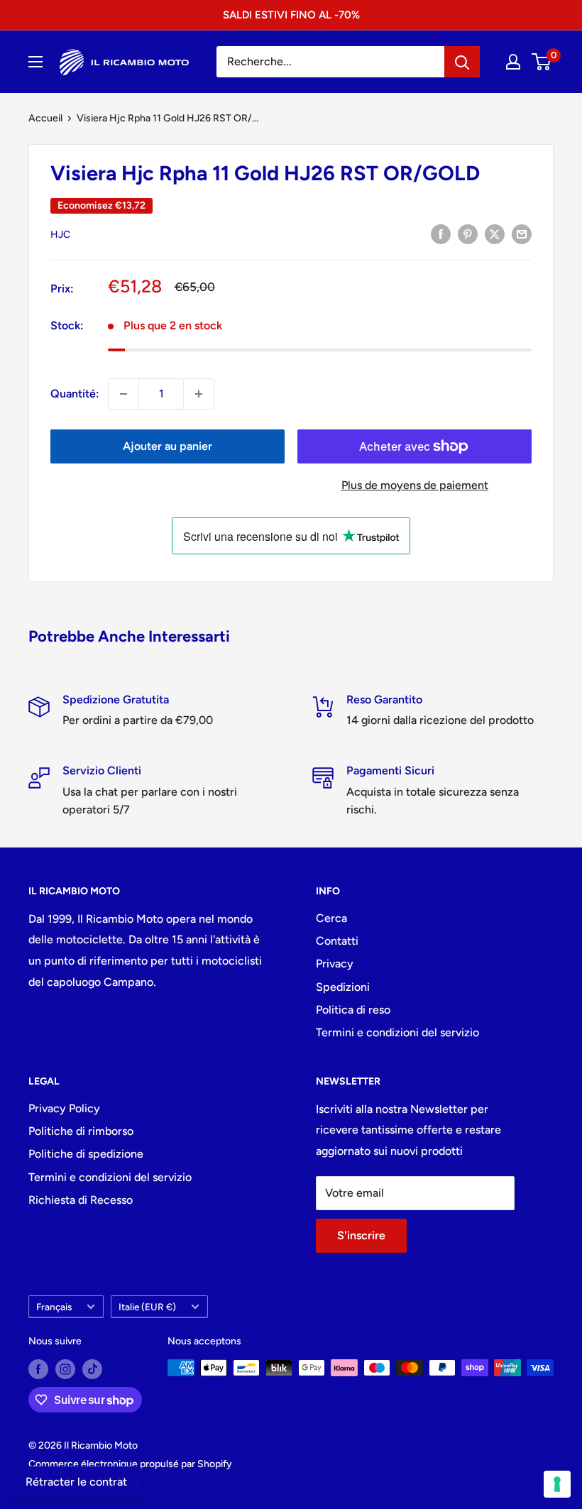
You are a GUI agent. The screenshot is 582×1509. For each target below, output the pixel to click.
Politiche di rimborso (80, 1131)
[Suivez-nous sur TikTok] (92, 1369)
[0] (542, 61)
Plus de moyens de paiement (414, 485)
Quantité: (74, 393)
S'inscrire (361, 1235)
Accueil (45, 118)
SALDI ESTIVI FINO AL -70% (291, 15)
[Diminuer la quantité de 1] (123, 394)
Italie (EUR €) (147, 1306)
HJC (60, 235)
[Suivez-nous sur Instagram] (65, 1369)
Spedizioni (343, 987)
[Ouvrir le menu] (35, 61)
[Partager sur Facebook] (441, 233)
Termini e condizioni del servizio (397, 1032)
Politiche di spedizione (85, 1153)
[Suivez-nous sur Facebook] (38, 1369)
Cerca (331, 918)
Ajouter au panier (167, 446)
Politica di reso (353, 1009)
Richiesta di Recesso (80, 1200)
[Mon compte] (513, 62)
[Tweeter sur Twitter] (495, 233)
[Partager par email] (522, 233)
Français (54, 1306)
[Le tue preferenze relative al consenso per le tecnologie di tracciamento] (557, 1484)
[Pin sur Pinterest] (468, 233)
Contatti (337, 941)
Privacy (334, 963)
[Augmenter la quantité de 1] (199, 394)
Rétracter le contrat (76, 1481)
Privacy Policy (64, 1108)
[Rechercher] (462, 61)
